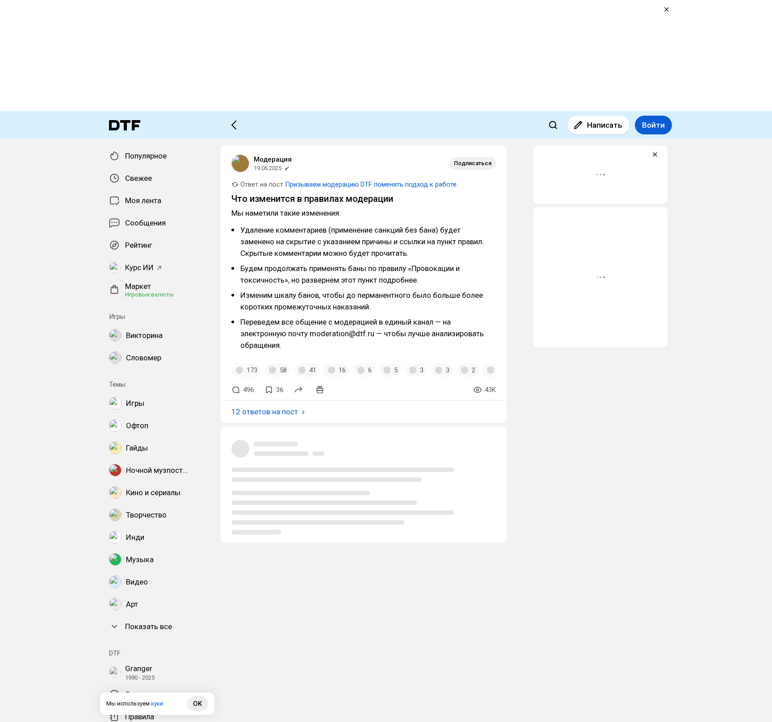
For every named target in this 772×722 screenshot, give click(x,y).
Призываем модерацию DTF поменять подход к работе (371, 184)
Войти (653, 125)
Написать (604, 125)
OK (197, 704)
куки (157, 703)
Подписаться (472, 163)
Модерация (273, 159)
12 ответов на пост (264, 411)
